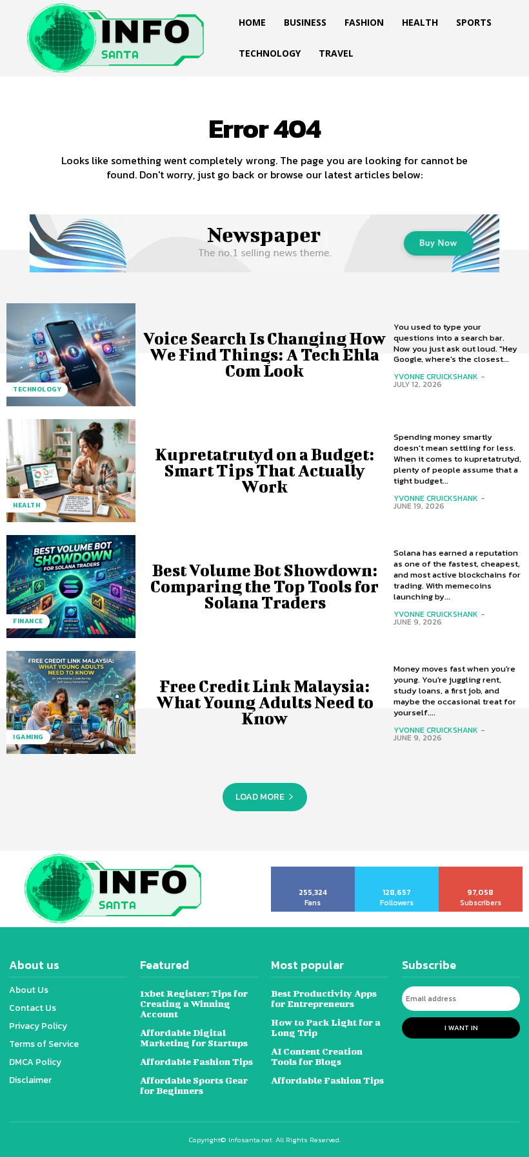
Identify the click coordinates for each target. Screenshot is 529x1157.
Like (313, 871)
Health (26, 505)
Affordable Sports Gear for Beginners (194, 1085)
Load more (259, 797)
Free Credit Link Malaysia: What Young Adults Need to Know (265, 702)
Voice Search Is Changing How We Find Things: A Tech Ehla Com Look (264, 354)
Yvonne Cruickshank (436, 376)
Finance (28, 621)
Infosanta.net (250, 1139)
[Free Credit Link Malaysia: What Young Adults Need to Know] (70, 702)
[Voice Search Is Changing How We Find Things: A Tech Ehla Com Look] (70, 354)
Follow (397, 871)
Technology (37, 389)
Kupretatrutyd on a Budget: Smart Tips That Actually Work (264, 470)
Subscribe (481, 871)
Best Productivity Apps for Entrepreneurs (324, 998)
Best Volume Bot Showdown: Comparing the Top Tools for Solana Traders (264, 586)
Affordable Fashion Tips (196, 1061)
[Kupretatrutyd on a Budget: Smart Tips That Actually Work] (70, 470)
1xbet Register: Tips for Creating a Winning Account (194, 1003)
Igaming (28, 737)
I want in (461, 1027)
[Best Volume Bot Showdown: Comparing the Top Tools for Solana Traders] (70, 586)
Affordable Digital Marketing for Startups (194, 1037)
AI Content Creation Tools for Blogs (317, 1056)
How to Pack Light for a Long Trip (326, 1027)
